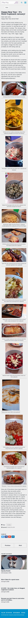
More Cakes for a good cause (10, 579)
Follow (6, 7)
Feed (24, 612)
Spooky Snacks (5, 571)
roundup (9, 524)
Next (20, 545)
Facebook (17, 612)
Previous (7, 545)
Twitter (9, 612)
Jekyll (15, 614)
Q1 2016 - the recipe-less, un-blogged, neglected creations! (13, 588)
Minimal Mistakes (20, 614)
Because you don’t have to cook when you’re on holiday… (12, 599)
